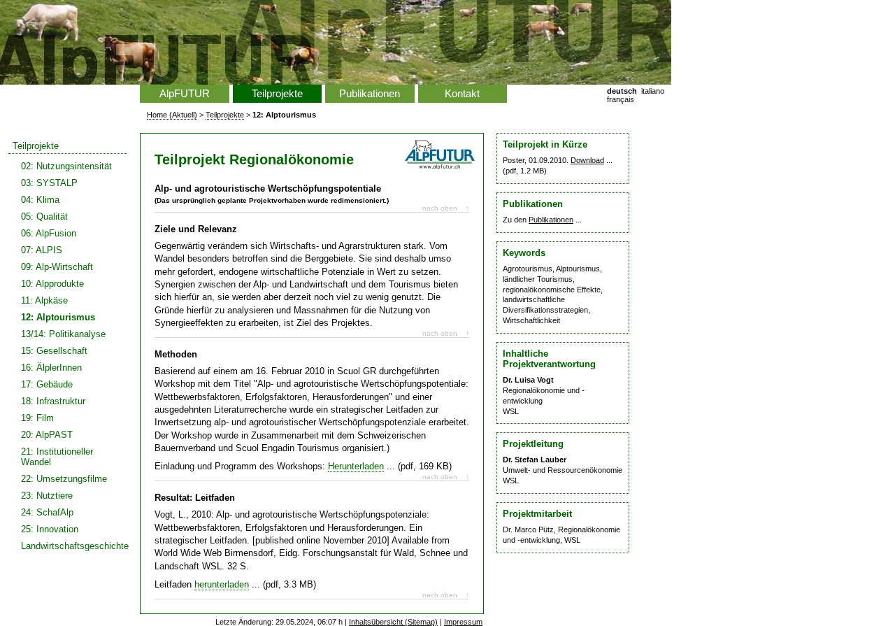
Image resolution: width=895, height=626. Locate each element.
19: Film (37, 418)
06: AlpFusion (48, 233)
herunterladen (221, 584)
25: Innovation (49, 529)
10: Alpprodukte (52, 283)
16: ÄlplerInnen (51, 367)
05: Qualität (44, 216)
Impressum (463, 622)
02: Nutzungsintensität (66, 166)
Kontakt (462, 93)
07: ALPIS (41, 250)
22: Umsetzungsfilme (64, 479)
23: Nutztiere (47, 495)
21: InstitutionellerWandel (57, 456)
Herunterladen (356, 466)
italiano (652, 91)
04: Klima (40, 199)
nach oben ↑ (445, 208)
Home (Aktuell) (172, 115)
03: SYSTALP (49, 183)
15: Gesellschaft (54, 351)
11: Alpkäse (44, 300)
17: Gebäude (47, 384)
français (620, 99)
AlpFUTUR (184, 93)
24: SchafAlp (47, 512)
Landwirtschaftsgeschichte (74, 546)
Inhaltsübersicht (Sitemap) (393, 622)
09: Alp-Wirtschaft (57, 267)
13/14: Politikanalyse (63, 334)
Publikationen (369, 93)
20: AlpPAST (47, 434)
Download (587, 160)
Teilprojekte (36, 146)
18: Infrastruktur (53, 401)
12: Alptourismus (58, 317)
